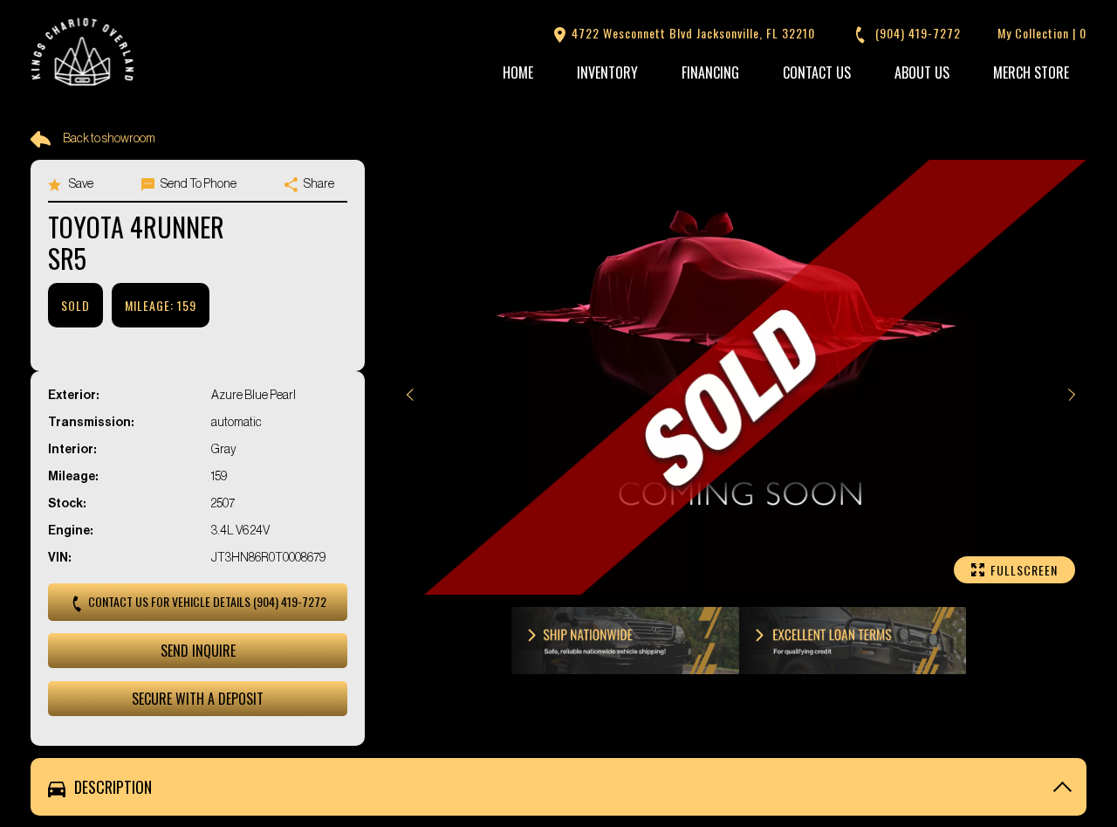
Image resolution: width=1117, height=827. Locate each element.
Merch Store (1031, 72)
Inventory (607, 72)
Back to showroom (109, 139)
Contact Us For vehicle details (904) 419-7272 (206, 601)
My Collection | (1041, 33)
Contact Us (817, 72)
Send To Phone (197, 184)
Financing (710, 72)
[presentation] (408, 394)
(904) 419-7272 (916, 33)
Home (518, 72)
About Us (921, 72)
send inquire (198, 650)
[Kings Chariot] (83, 53)
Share (318, 184)
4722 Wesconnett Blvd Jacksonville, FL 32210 (691, 33)
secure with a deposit (198, 698)
